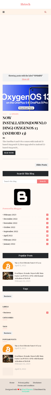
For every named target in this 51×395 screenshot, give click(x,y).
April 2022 (26, 236)
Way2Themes (27, 389)
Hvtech (25, 4)
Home (12, 383)
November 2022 (26, 223)
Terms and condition (26, 386)
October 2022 (26, 227)
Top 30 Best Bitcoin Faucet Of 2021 (28, 263)
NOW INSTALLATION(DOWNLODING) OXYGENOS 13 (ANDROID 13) (24, 125)
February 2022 (26, 240)
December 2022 (26, 219)
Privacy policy (23, 383)
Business (7, 296)
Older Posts (41, 165)
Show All (25, 79)
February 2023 (26, 215)
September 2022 (26, 231)
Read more (9, 153)
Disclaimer (37, 383)
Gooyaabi (25, 391)
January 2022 (26, 244)
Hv (4, 138)
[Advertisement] (25, 44)
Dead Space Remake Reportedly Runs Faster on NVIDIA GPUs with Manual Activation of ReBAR (29, 275)
